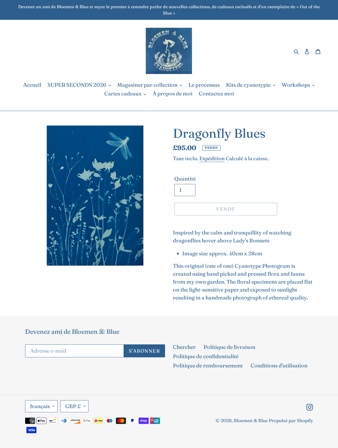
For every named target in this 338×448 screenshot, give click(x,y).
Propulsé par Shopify (291, 420)
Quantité (185, 178)
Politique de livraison (229, 347)
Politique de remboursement (208, 365)
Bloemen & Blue (251, 420)
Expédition (212, 158)
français (40, 406)
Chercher (184, 347)
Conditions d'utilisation (279, 365)
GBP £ (73, 406)
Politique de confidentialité (205, 356)
